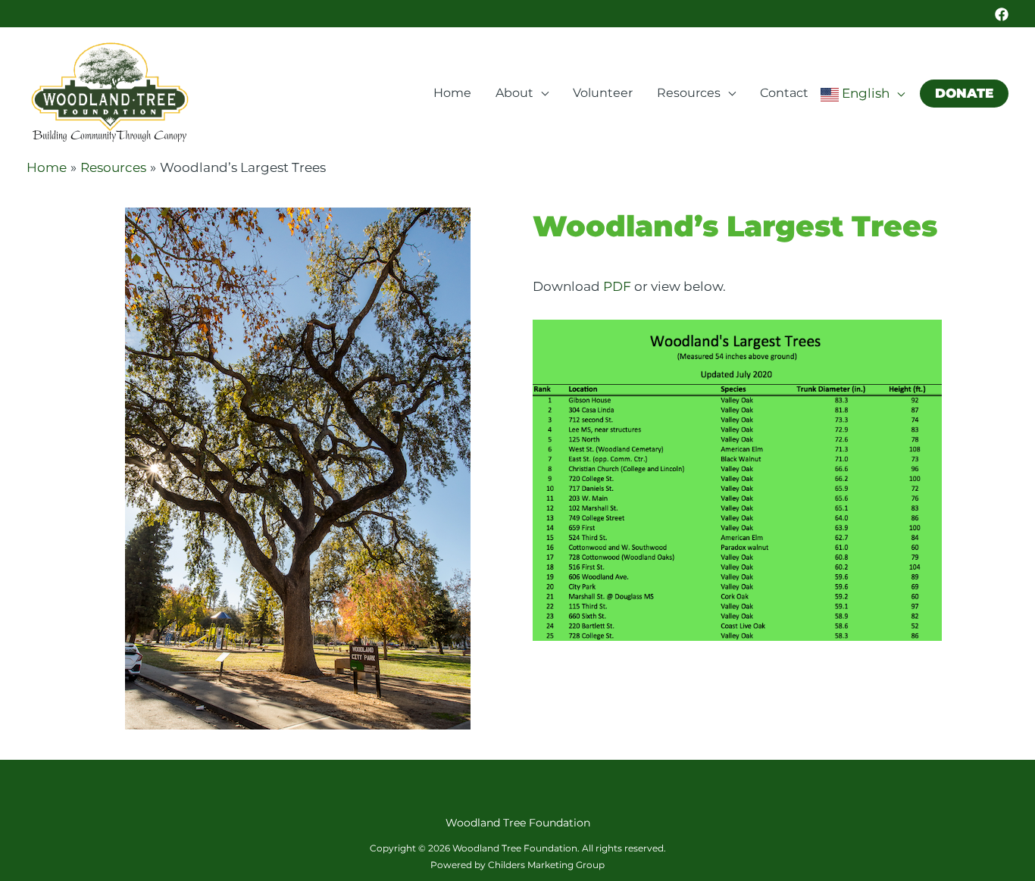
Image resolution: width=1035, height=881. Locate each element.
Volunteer (603, 93)
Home (452, 93)
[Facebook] (1001, 14)
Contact (784, 93)
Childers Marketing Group (546, 864)
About (514, 93)
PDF (617, 286)
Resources (689, 93)
